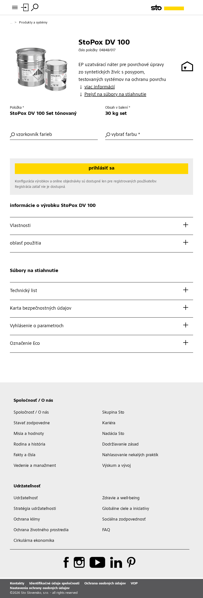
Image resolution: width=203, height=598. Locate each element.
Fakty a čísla (24, 455)
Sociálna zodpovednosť (124, 519)
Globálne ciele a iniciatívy (125, 509)
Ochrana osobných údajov (105, 583)
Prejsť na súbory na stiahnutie (115, 94)
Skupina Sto (113, 412)
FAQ (106, 530)
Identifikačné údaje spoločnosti (54, 583)
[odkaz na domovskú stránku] (172, 7)
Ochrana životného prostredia (41, 530)
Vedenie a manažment (35, 466)
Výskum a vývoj (116, 466)
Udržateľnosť (27, 486)
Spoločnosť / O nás (33, 401)
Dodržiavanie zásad (120, 444)
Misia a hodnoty (29, 434)
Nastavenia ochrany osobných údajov (40, 588)
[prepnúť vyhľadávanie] (35, 7)
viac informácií (99, 87)
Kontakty (17, 583)
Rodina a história (29, 444)
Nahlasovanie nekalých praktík (130, 455)
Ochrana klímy (27, 519)
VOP (134, 583)
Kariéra (108, 423)
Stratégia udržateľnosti (35, 509)
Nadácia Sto (113, 434)
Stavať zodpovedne (32, 423)
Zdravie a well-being (121, 498)
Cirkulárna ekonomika (34, 541)
